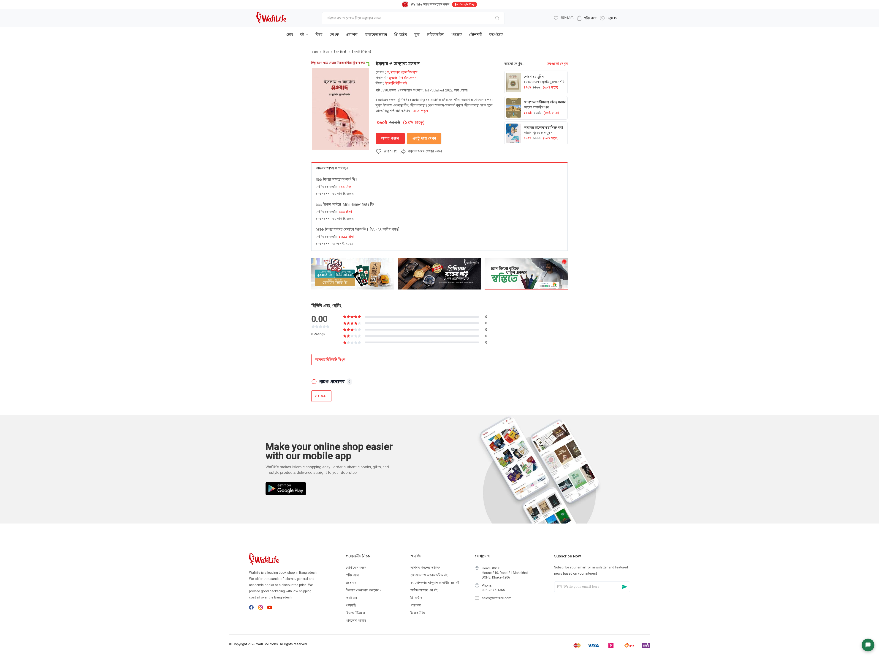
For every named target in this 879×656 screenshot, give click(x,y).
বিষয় (326, 52)
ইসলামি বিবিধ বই (361, 52)
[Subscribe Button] (624, 586)
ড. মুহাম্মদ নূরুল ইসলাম (402, 72)
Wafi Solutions (267, 644)
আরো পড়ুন (420, 111)
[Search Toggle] (597, 31)
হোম (315, 52)
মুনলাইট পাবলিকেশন (403, 78)
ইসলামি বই (340, 52)
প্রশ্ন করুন (321, 396)
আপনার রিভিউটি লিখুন (330, 359)
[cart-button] (612, 31)
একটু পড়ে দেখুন (424, 138)
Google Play (466, 4)
